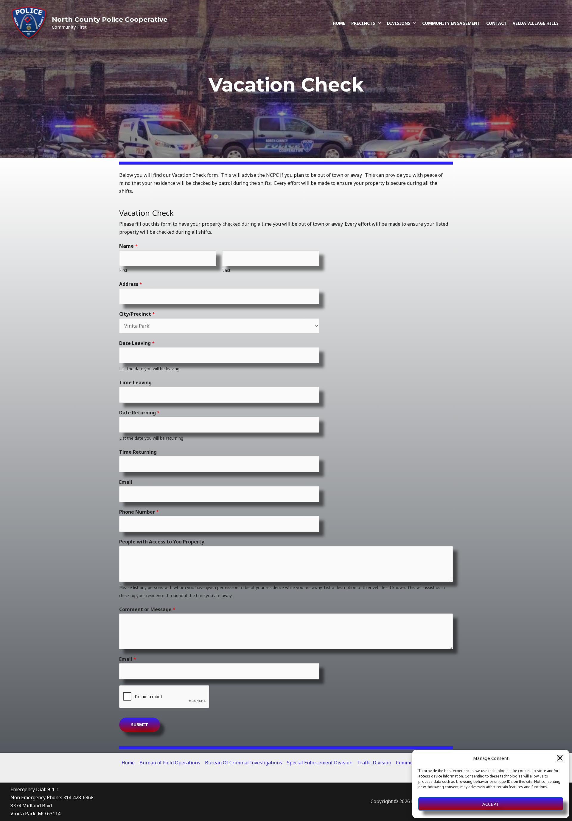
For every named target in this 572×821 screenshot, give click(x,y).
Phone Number (139, 512)
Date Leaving (137, 343)
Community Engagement (451, 23)
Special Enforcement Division (319, 762)
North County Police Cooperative (109, 20)
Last (226, 270)
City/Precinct (137, 314)
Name (128, 246)
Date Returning (139, 412)
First (123, 270)
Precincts (363, 23)
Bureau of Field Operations (169, 762)
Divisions (398, 23)
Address (130, 284)
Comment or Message (147, 609)
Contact (496, 23)
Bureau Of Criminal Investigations (243, 762)
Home (339, 23)
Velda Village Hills (536, 23)
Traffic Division (374, 762)
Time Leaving (135, 382)
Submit (139, 724)
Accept (490, 804)
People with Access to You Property (161, 541)
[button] (560, 758)
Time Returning (138, 452)
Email (125, 482)
